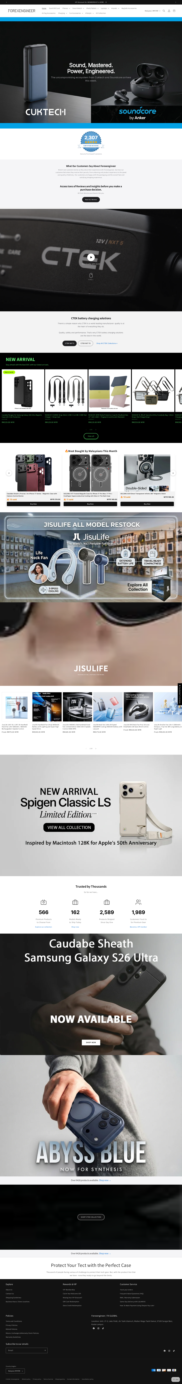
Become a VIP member (138, 927)
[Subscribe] (44, 1350)
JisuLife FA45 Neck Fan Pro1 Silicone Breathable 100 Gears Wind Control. (136, 726)
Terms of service (48, 1379)
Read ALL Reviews (91, 200)
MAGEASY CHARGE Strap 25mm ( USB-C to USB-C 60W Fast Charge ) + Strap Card (66, 416)
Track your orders (126, 1290)
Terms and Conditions (14, 1321)
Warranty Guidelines (13, 1337)
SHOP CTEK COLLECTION (91, 1217)
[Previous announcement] (6, 2)
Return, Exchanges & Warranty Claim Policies (22, 1333)
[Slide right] (96, 429)
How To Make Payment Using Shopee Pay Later (137, 1305)
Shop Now (91, 1042)
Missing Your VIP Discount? (72, 1297)
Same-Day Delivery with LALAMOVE (132, 1301)
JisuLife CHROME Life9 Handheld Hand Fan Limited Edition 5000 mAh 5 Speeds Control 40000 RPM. (77, 727)
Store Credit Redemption (72, 1305)
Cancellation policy (88, 1379)
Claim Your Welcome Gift (72, 1293)
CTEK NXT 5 (69, 343)
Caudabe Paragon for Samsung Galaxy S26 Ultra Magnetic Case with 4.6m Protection (22, 416)
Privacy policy (37, 1379)
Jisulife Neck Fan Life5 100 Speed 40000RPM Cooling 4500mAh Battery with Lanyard (107, 727)
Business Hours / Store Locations (17, 1301)
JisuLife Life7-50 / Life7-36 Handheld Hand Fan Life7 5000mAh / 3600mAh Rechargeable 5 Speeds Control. (15, 727)
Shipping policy (60, 1379)
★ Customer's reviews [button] (180, 694)
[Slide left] (86, 429)
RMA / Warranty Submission (130, 1297)
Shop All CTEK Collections (106, 343)
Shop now (75, 927)
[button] (66, 8)
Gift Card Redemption (71, 1301)
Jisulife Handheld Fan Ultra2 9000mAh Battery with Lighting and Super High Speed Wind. (45, 727)
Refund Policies (11, 1329)
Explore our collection (43, 927)
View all (91, 436)
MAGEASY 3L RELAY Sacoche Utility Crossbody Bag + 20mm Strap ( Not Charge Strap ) (153, 416)
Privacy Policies (11, 1325)
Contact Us (10, 1293)
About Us (9, 1290)
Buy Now (33, 504)
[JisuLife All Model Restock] (91, 557)
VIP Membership (69, 1290)
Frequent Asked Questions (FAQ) (132, 1293)
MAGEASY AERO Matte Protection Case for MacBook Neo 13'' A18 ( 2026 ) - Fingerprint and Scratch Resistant (108, 416)
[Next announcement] (175, 2)
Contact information (73, 1379)
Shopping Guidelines (13, 1297)
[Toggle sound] (177, 306)
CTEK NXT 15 (85, 343)
